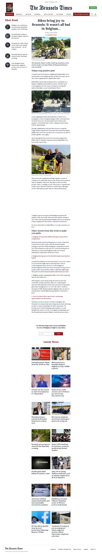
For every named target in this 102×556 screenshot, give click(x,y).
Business (37, 14)
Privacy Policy (77, 549)
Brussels (19, 14)
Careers (86, 549)
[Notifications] (95, 14)
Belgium (28, 14)
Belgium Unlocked (81, 14)
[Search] (92, 14)
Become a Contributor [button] (64, 549)
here (33, 227)
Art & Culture (48, 14)
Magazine (9, 14)
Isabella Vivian (52, 35)
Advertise (53, 549)
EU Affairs (59, 14)
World (69, 14)
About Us (93, 549)
